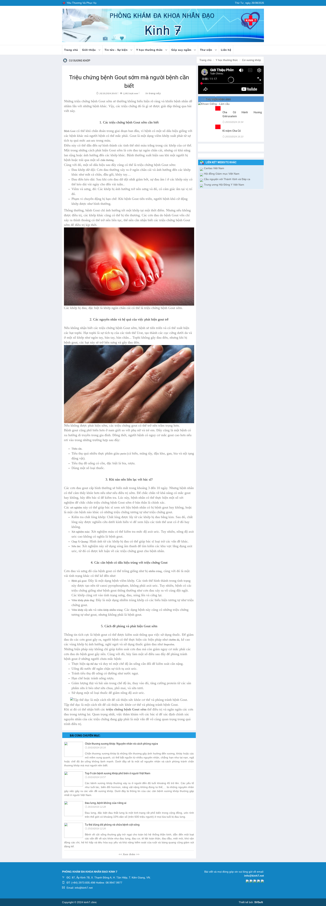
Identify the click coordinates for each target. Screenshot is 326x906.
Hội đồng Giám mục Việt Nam (221, 173)
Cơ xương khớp (79, 60)
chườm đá (174, 639)
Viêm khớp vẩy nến (82, 610)
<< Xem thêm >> (129, 854)
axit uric (90, 140)
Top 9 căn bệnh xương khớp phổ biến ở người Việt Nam (117, 773)
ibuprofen (169, 644)
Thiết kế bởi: (251, 902)
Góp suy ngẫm (181, 49)
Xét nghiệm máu (80, 531)
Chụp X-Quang (80, 541)
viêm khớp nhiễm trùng (109, 610)
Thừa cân (77, 448)
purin (123, 453)
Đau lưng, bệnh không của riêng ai (105, 802)
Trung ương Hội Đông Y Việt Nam (224, 184)
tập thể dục (92, 664)
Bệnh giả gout (79, 580)
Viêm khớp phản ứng (83, 600)
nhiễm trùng (155, 571)
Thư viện (206, 49)
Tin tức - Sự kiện (116, 49)
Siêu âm (76, 546)
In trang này (153, 93)
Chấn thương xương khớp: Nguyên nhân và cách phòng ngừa (121, 743)
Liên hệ (226, 49)
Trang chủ (71, 49)
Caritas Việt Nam (214, 168)
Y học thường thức (149, 49)
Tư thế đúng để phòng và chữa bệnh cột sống (112, 824)
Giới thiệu (89, 49)
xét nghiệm (76, 507)
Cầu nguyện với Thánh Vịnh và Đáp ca (227, 179)
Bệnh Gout (69, 131)
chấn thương (107, 160)
